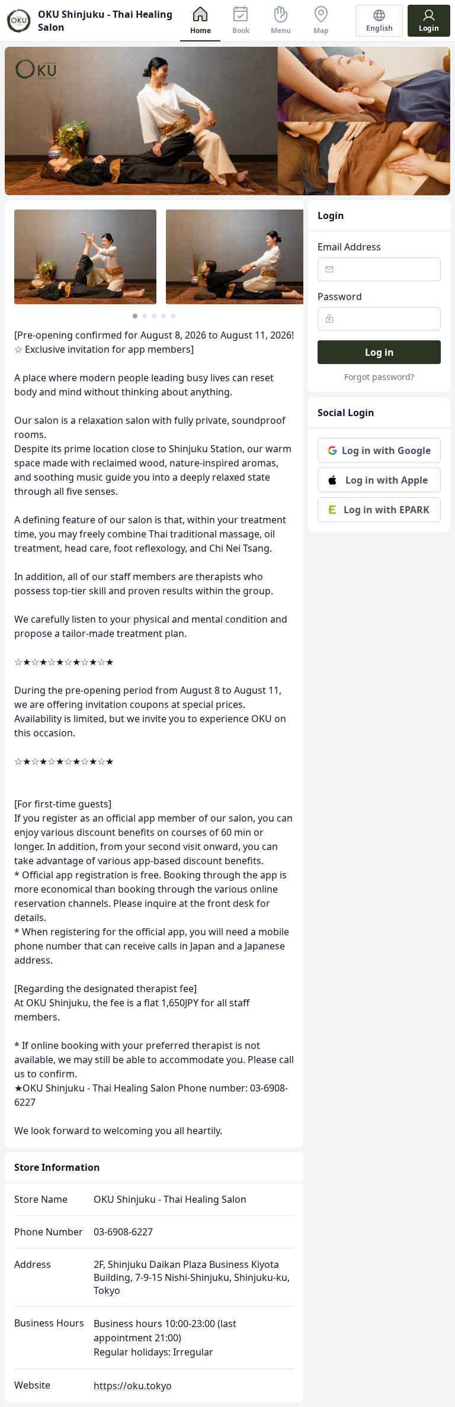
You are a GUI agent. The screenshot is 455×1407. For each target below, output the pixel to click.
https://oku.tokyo (133, 1385)
